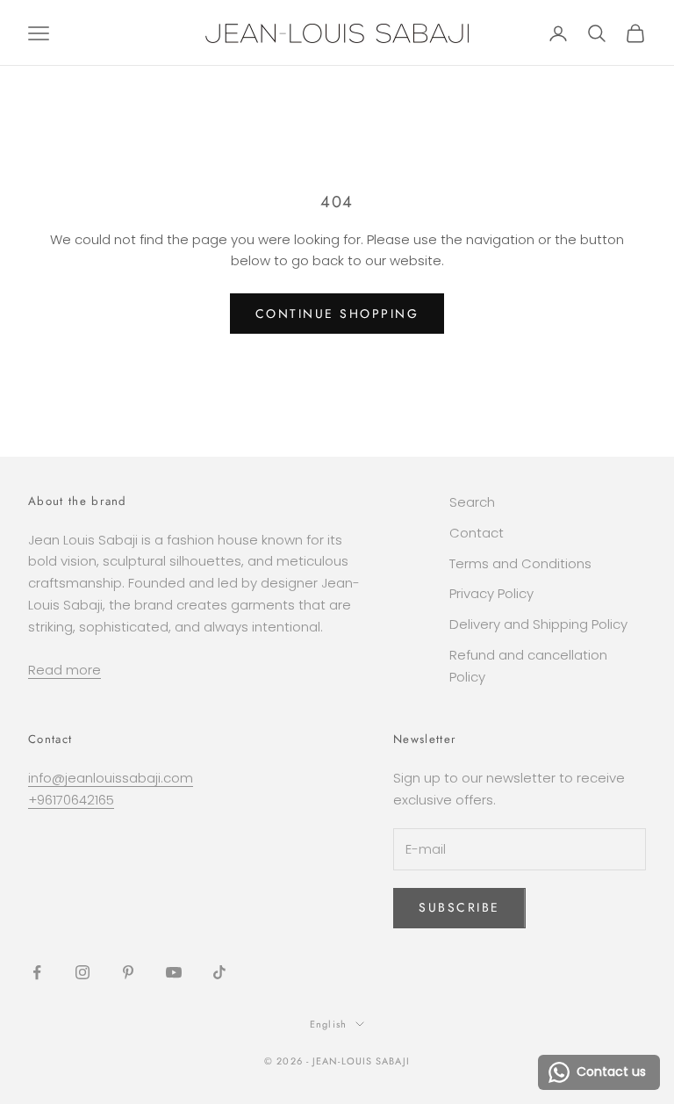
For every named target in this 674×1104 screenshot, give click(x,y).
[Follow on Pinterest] (128, 972)
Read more (64, 669)
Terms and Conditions (520, 563)
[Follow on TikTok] (219, 972)
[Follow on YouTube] (174, 972)
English (328, 1024)
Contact (476, 532)
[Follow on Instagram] (82, 972)
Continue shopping (337, 313)
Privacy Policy (491, 593)
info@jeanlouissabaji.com (110, 777)
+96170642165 (71, 799)
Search (472, 502)
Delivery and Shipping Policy (538, 624)
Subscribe (459, 907)
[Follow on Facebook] (37, 972)
